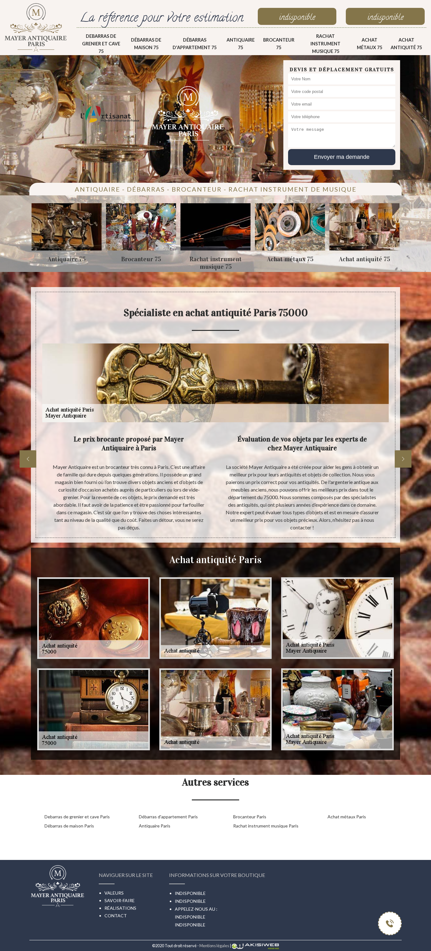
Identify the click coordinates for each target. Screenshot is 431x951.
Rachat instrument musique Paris (265, 825)
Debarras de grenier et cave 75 (101, 43)
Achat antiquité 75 (406, 43)
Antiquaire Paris (154, 825)
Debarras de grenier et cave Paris (77, 816)
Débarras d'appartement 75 (194, 43)
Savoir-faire (119, 900)
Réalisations (120, 908)
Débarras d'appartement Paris (168, 816)
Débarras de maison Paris (69, 825)
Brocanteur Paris (249, 816)
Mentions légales (214, 945)
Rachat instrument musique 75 (325, 43)
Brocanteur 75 (278, 43)
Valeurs (114, 893)
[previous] (28, 459)
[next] (403, 459)
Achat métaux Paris (347, 816)
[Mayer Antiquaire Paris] (36, 27)
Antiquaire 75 (241, 43)
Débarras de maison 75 (146, 43)
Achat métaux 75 (369, 43)
